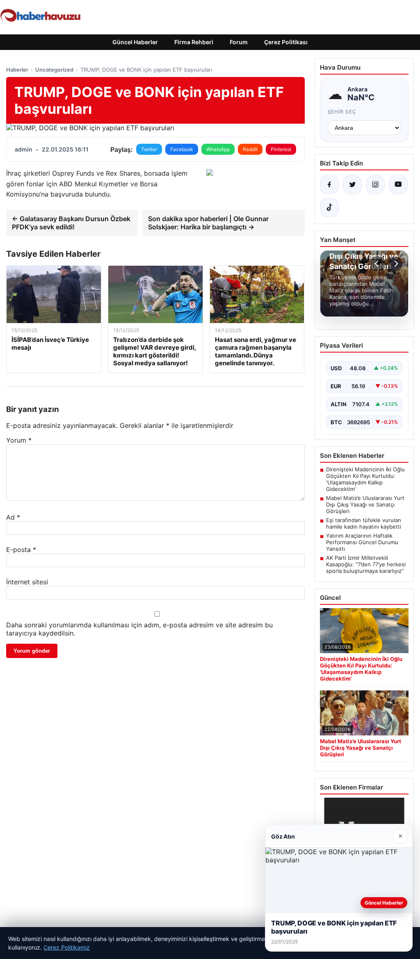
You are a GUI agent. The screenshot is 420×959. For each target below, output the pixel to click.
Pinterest (281, 149)
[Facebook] (329, 184)
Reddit (250, 149)
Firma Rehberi (193, 41)
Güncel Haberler (135, 41)
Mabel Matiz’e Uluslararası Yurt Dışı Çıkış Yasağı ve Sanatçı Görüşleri (365, 504)
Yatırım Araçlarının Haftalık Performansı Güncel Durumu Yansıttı (362, 542)
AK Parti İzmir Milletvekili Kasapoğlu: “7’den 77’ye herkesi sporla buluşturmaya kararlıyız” (366, 564)
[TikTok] (329, 207)
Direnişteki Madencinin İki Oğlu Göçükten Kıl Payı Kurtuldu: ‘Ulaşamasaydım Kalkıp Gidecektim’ (365, 479)
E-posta (21, 549)
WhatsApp (218, 149)
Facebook (181, 149)
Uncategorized (54, 69)
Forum (239, 41)
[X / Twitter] (352, 184)
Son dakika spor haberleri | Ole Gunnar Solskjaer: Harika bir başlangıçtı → (208, 223)
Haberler (17, 69)
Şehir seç (342, 112)
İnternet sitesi (27, 582)
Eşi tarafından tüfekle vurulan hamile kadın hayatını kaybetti (363, 523)
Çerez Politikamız (66, 947)
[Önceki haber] (378, 264)
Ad (13, 517)
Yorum (19, 440)
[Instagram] (375, 184)
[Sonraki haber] (395, 264)
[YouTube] (398, 184)
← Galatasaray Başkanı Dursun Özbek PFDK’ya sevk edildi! (71, 223)
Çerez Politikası (286, 41)
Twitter (149, 149)
